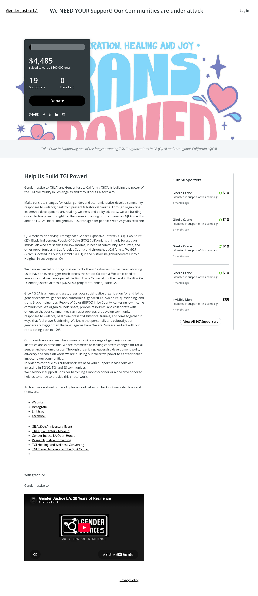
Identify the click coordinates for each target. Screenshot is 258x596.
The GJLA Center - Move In (51, 431)
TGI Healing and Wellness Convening (58, 445)
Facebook (39, 416)
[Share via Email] (63, 114)
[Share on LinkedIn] (57, 114)
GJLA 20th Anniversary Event (52, 426)
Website (37, 402)
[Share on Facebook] (44, 114)
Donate (57, 100)
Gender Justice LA (22, 10)
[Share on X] (50, 114)
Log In (244, 11)
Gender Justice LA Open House (53, 436)
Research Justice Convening (51, 440)
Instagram (39, 407)
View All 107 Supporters (200, 321)
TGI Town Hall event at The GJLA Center (60, 449)
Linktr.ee (38, 411)
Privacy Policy (129, 580)
